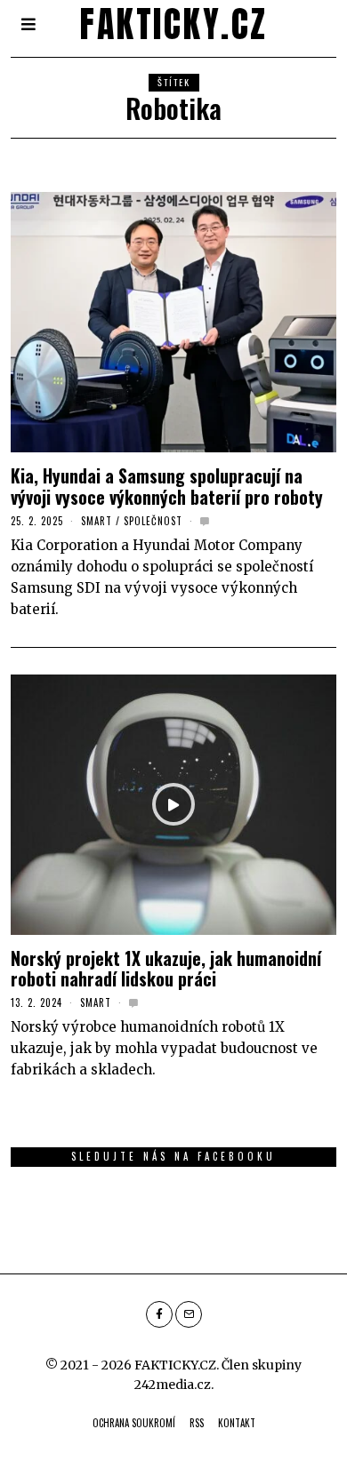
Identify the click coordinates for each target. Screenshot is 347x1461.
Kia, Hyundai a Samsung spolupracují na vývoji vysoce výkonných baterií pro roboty (167, 486)
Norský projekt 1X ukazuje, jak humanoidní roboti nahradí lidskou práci (166, 969)
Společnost (153, 521)
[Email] (188, 1314)
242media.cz (172, 1385)
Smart (96, 521)
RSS (197, 1423)
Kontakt (236, 1423)
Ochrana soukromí (134, 1423)
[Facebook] (159, 1314)
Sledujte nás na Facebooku (173, 1156)
